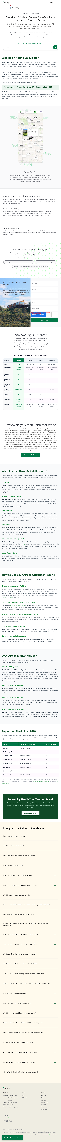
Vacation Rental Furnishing (10, 1095)
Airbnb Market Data (8, 1104)
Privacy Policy (44, 1109)
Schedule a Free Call (30, 813)
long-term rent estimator (17, 605)
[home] (6, 2)
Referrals (43, 1104)
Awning (22, 544)
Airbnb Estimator (7, 1100)
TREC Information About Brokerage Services (45, 1134)
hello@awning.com (8, 1120)
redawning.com (7, 1117)
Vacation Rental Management (10, 1097)
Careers (43, 1097)
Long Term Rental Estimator (10, 1102)
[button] (51, 2)
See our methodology (30, 455)
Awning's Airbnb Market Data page (41, 781)
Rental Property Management (11, 1107)
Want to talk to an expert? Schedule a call (30, 43)
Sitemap (43, 1100)
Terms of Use (44, 1107)
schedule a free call (7, 597)
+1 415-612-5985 (7, 1122)
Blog (23, 1095)
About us (43, 1095)
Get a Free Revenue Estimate (12, 1138)
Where (7, 47)
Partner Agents (45, 1102)
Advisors (24, 1097)
